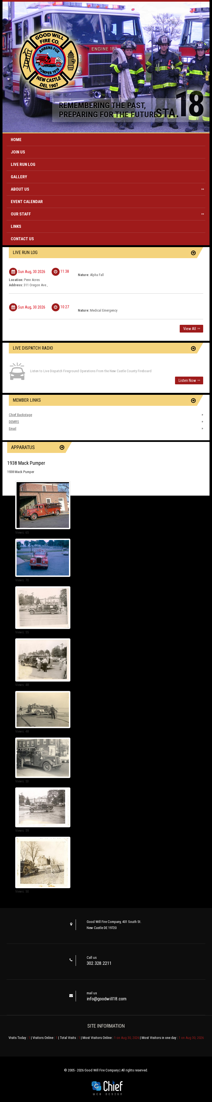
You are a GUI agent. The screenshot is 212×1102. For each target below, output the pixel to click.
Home (16, 139)
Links (16, 226)
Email (12, 428)
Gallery (19, 176)
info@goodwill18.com (106, 998)
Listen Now (189, 380)
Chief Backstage (20, 415)
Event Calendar (27, 201)
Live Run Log (23, 164)
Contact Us (22, 238)
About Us (107, 189)
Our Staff (107, 214)
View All (191, 328)
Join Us (18, 152)
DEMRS (14, 422)
